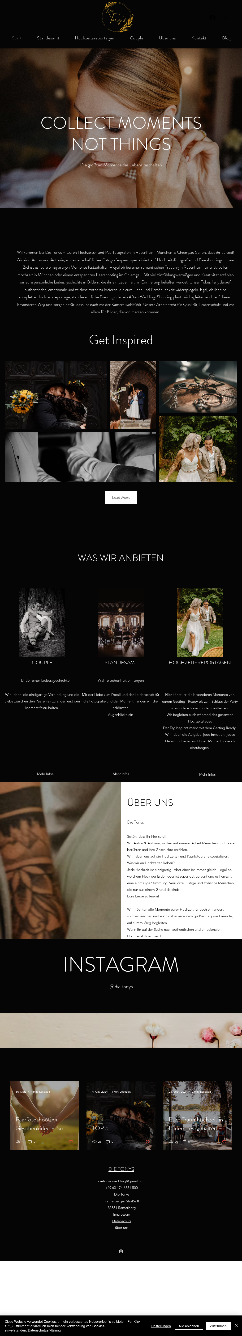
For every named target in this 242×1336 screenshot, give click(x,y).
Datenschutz (121, 1221)
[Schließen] (236, 1325)
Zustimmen (218, 1325)
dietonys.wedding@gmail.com (122, 1181)
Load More (121, 497)
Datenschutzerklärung (44, 1330)
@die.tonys (121, 986)
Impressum (121, 1214)
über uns (121, 1227)
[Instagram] (121, 1251)
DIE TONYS (121, 1169)
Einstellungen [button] (161, 1325)
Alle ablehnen (189, 1325)
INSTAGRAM (121, 964)
